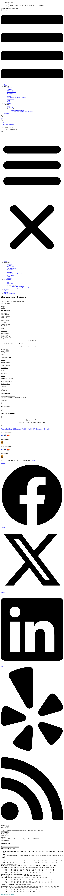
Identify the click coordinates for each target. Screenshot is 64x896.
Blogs (8, 106)
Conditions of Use (5, 336)
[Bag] (2, 117)
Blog (2, 389)
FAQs (8, 100)
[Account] (2, 120)
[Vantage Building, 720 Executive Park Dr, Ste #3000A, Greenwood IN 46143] (1, 426)
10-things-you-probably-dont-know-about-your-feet (22, 111)
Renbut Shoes (10, 90)
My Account (4, 325)
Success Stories (7, 103)
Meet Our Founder (5, 362)
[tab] (2, 847)
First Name (3, 825)
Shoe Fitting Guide (5, 384)
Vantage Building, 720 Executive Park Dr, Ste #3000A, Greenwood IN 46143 (25, 429)
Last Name (3, 827)
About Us (9, 96)
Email (2, 352)
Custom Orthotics (5, 314)
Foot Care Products (11, 92)
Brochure (9, 101)
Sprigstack (33, 460)
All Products (10, 93)
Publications (10, 107)
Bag (2, 118)
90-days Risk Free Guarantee (8, 338)
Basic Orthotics (4, 313)
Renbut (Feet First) (5, 316)
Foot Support (4, 317)
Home (5, 85)
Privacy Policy (4, 335)
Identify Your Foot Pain (6, 381)
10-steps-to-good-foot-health (17, 110)
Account (3, 122)
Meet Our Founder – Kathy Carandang (16, 97)
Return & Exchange (5, 324)
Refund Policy (4, 331)
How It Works (10, 99)
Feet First (9, 89)
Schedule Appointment (9, 293)
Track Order (4, 322)
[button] (32, 47)
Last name (3, 351)
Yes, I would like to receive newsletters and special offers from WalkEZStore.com (22, 830)
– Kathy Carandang (5, 365)
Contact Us (6, 113)
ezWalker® (9, 87)
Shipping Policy (5, 333)
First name (3, 349)
